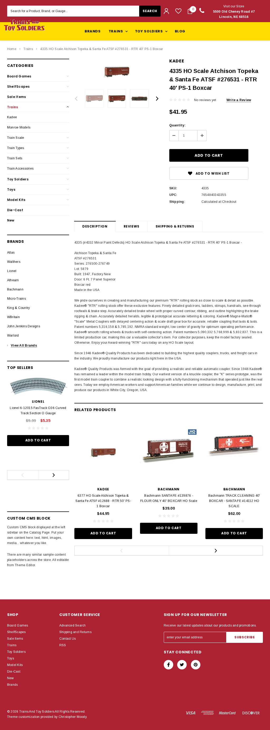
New (11, 220)
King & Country (18, 308)
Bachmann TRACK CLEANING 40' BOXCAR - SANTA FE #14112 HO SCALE (234, 501)
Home (11, 49)
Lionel (11, 271)
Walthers (13, 262)
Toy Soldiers (17, 179)
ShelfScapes (18, 86)
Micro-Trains (16, 298)
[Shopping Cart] (190, 11)
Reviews (131, 226)
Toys (11, 189)
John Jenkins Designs (23, 326)
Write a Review (238, 100)
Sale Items (16, 97)
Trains (28, 49)
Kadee (12, 117)
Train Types (15, 148)
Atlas (11, 252)
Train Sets (14, 158)
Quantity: (177, 125)
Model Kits (16, 200)
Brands (93, 31)
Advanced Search (72, 625)
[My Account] (166, 11)
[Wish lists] (178, 11)
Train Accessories (20, 168)
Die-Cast (15, 210)
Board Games (19, 76)
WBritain (13, 317)
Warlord (13, 335)
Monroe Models (18, 127)
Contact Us (67, 638)
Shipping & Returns (175, 226)
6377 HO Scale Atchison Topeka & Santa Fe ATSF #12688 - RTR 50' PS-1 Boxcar (103, 501)
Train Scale (15, 138)
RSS (62, 645)
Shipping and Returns (75, 632)
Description (95, 226)
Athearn (13, 280)
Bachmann (15, 289)
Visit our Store (234, 11)
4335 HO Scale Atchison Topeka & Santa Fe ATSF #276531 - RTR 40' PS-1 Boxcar (101, 49)
